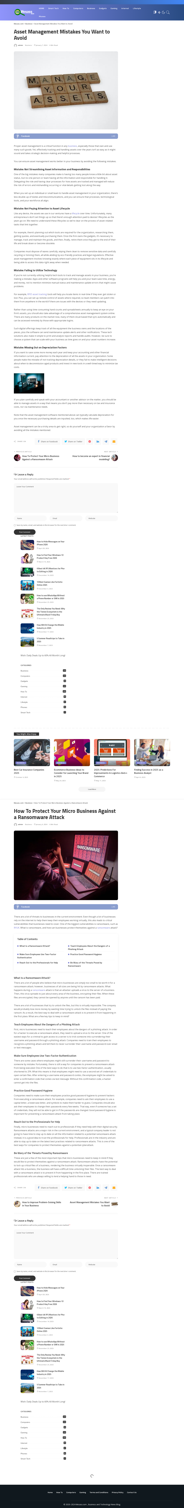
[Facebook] (66, 136)
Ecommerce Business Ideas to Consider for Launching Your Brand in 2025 (71, 773)
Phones (24, 707)
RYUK (16, 927)
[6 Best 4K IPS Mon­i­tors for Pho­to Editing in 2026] (27, 572)
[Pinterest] (89, 441)
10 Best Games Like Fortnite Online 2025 (49, 583)
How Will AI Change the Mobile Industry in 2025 (50, 626)
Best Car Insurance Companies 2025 (29, 771)
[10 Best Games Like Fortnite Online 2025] (27, 585)
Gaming (24, 686)
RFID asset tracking (37, 294)
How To (24, 692)
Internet (24, 697)
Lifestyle (24, 702)
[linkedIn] (97, 441)
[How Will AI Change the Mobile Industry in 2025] (27, 628)
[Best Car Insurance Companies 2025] (32, 752)
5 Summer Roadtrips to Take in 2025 (50, 640)
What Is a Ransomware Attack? (35, 946)
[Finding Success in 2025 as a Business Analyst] (152, 752)
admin (20, 45)
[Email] (114, 441)
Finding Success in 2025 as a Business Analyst (148, 771)
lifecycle (76, 213)
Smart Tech (25, 712)
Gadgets (24, 681)
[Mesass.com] (24, 12)
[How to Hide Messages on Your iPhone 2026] (27, 545)
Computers (25, 676)
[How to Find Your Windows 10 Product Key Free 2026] (27, 558)
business (72, 145)
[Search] (168, 12)
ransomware (103, 927)
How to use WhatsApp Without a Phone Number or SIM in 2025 (51, 597)
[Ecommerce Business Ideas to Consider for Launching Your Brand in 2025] (72, 752)
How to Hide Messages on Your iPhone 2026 (51, 543)
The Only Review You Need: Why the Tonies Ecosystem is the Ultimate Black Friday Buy (51, 611)
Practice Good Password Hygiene (86, 954)
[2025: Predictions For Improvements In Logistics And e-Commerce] (112, 752)
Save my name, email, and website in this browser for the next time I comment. (46, 525)
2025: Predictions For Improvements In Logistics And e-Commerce (111, 773)
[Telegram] (106, 441)
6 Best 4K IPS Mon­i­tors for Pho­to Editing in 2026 (51, 570)
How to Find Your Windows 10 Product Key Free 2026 (50, 556)
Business (28, 45)
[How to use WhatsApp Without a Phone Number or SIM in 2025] (27, 599)
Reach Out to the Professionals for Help (39, 962)
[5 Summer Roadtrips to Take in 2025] (27, 642)
